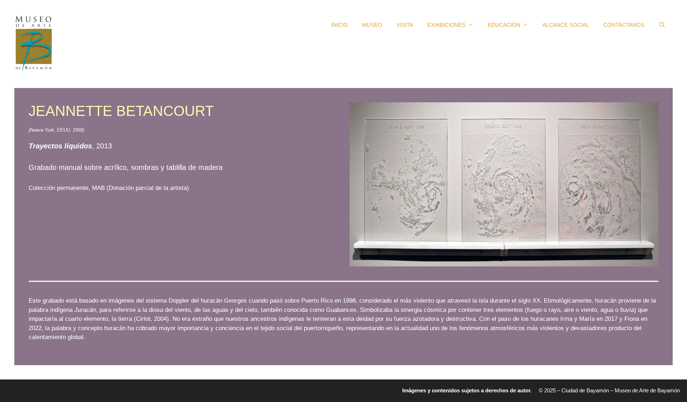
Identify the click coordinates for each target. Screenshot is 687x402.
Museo (372, 25)
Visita (404, 25)
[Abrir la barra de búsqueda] (662, 25)
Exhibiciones (446, 25)
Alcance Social (565, 25)
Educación (504, 25)
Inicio (339, 25)
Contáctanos (623, 25)
